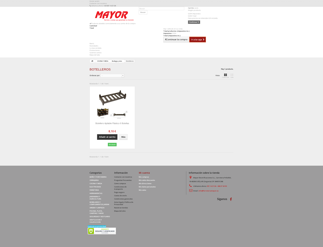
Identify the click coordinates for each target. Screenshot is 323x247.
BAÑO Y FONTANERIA (98, 177)
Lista (232, 77)
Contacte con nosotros (98, 3)
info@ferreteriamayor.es (208, 191)
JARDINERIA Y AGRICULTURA (95, 197)
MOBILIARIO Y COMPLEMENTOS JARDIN (99, 203)
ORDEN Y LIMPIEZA (97, 208)
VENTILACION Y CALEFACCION (96, 221)
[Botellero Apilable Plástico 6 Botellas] (112, 103)
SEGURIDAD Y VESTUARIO (100, 216)
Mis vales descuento (147, 180)
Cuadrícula (225, 77)
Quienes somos (95, 52)
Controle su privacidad (97, 226)
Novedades (94, 46)
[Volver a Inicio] (92, 61)
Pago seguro (119, 192)
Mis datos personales (147, 187)
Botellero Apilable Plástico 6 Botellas (112, 123)
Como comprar (120, 183)
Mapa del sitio (95, 55)
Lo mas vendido (95, 48)
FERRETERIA (94, 190)
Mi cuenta (144, 172)
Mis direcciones (145, 183)
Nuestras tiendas (121, 208)
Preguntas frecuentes (123, 180)
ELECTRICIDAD (95, 187)
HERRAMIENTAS (96, 193)
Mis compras (144, 177)
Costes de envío (120, 195)
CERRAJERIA (94, 180)
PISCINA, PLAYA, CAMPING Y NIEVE (97, 212)
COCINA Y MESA (96, 183)
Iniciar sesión (94, 1)
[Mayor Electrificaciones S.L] (112, 15)
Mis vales (142, 190)
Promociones (95, 50)
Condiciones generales (123, 199)
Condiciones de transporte (120, 188)
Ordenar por (95, 75)
